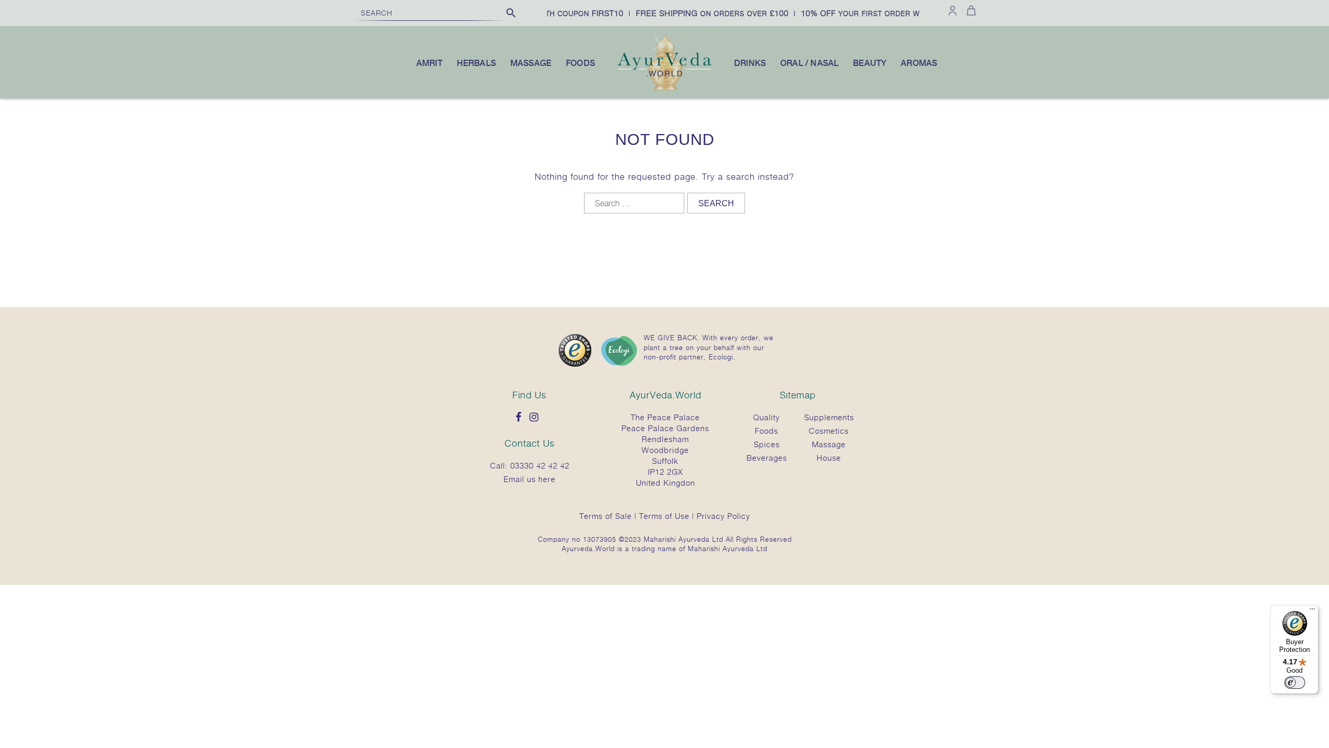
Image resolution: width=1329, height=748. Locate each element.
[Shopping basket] (969, 10)
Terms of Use (664, 515)
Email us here (529, 479)
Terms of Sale (605, 515)
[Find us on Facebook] (521, 417)
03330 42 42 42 (539, 465)
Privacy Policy (723, 515)
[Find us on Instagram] (537, 417)
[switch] (1294, 682)
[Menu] (1312, 611)
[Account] (952, 10)
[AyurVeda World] (664, 88)
